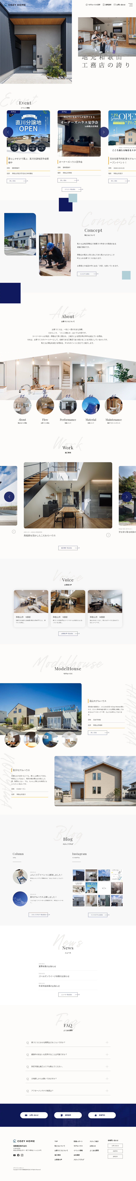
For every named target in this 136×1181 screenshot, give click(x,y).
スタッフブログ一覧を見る (39, 914)
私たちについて (60, 1146)
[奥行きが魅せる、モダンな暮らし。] (78, 901)
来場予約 (102, 1115)
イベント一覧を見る (70, 189)
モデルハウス (78, 1146)
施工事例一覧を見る (66, 548)
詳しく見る (94, 732)
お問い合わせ (120, 5)
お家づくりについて (61, 1150)
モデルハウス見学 (94, 5)
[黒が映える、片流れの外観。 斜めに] (78, 875)
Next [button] (104, 132)
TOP (56, 1141)
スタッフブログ (79, 1159)
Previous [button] (8, 132)
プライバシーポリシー (18, 1167)
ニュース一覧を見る (66, 994)
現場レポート (78, 1141)
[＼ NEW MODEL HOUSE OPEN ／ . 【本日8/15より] (117, 875)
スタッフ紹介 (94, 1141)
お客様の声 (58, 1159)
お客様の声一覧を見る (67, 633)
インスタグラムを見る (97, 914)
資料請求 (108, 5)
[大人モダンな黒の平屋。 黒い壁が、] (104, 875)
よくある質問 (94, 1150)
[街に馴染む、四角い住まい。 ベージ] (117, 901)
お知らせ (93, 1146)
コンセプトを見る (84, 274)
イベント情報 (78, 1150)
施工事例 (58, 1155)
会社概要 (77, 1155)
